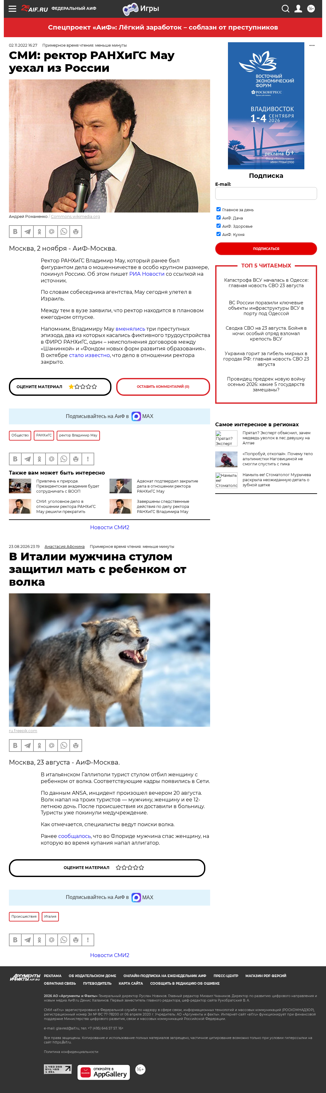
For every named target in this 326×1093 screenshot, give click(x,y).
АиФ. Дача (232, 218)
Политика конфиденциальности (71, 1052)
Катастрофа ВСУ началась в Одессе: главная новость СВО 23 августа (266, 283)
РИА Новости (147, 274)
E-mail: (223, 184)
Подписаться (266, 249)
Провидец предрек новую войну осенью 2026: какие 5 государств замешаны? (266, 384)
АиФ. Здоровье (237, 226)
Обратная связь (60, 984)
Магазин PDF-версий (265, 976)
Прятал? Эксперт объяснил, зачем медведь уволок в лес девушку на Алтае (276, 437)
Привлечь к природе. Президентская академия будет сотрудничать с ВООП (67, 486)
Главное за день (238, 209)
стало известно (89, 355)
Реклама (52, 976)
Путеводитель (97, 984)
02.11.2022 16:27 (23, 45)
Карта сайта (131, 984)
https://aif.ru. (62, 1042)
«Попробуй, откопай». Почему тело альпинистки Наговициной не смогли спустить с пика (278, 458)
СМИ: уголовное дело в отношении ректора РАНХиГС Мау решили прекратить (66, 506)
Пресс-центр (226, 976)
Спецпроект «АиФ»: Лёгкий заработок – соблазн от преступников (163, 27)
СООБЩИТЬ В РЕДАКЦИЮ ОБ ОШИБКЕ (185, 984)
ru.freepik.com (23, 730)
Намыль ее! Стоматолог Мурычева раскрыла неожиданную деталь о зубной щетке (277, 479)
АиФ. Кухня (233, 234)
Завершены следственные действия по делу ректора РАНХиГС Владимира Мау (163, 506)
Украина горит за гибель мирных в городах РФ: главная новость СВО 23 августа (266, 359)
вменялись (130, 329)
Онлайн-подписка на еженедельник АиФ (165, 976)
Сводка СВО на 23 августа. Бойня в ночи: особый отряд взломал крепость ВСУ (266, 334)
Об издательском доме (92, 976)
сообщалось (74, 836)
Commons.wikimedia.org (75, 216)
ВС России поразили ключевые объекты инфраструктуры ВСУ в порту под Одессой (266, 308)
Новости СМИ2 (109, 527)
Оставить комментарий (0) (163, 387)
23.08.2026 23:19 (24, 546)
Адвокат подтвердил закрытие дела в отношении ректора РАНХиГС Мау (167, 486)
